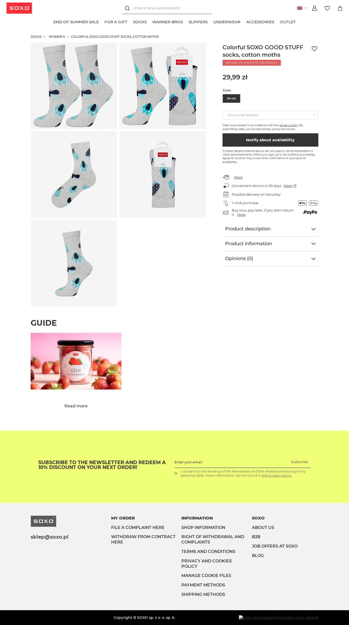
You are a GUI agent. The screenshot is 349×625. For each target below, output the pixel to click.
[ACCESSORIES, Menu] (277, 21)
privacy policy (289, 125)
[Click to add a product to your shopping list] (314, 49)
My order (123, 518)
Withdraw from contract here (143, 539)
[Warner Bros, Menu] (185, 21)
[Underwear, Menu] (243, 21)
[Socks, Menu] (149, 21)
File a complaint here (138, 527)
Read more (76, 406)
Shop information (203, 527)
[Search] (128, 8)
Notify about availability (270, 139)
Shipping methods (203, 594)
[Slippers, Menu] (210, 21)
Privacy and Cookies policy (206, 564)
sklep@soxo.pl (49, 537)
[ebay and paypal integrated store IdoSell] (278, 617)
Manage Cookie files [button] (206, 575)
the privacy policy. (276, 475)
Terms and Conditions (208, 551)
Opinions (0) (239, 258)
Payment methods (203, 585)
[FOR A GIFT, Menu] (130, 21)
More (238, 177)
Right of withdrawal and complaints (212, 539)
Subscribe (299, 462)
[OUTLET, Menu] (298, 21)
